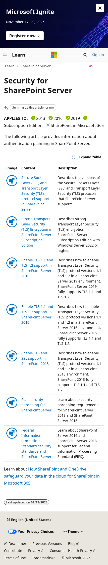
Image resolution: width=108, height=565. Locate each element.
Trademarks (42, 557)
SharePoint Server (36, 66)
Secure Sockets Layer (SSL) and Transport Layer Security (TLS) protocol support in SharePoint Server (35, 193)
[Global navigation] (5, 54)
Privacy (34, 550)
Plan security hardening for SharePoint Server (36, 404)
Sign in (98, 54)
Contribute (13, 550)
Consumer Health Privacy (71, 550)
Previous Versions (47, 543)
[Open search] (85, 54)
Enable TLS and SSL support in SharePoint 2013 (35, 358)
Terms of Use (15, 557)
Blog (72, 543)
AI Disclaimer (15, 543)
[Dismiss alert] (100, 8)
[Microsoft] (54, 55)
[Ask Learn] (91, 66)
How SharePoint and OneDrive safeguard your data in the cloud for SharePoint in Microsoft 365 (52, 476)
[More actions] (99, 66)
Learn (10, 66)
